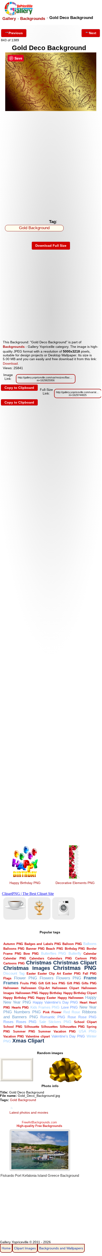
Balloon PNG (72, 944)
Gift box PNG (55, 983)
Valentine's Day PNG (68, 1036)
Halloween (11, 988)
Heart (83, 1002)
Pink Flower (52, 1012)
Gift (41, 983)
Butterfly (75, 953)
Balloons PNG (13, 948)
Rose (72, 1017)
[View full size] (50, 110)
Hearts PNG (20, 1007)
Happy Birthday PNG (25, 883)
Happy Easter (46, 998)
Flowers (47, 978)
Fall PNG (90, 973)
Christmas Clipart (75, 963)
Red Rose (71, 1012)
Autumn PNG (13, 944)
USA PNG (88, 1031)
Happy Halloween (70, 998)
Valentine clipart (38, 1036)
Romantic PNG (52, 1017)
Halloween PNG (26, 993)
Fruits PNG (28, 983)
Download (10, 363)
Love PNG (69, 1007)
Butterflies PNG (53, 953)
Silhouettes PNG (72, 1026)
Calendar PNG (14, 958)
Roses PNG (26, 1022)
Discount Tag (13, 973)
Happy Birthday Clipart (80, 993)
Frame (90, 977)
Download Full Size (50, 245)
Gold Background (34, 228)
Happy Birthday (50, 993)
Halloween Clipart (65, 988)
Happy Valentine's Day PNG (55, 1002)
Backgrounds (32, 18)
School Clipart (85, 1022)
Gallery (9, 18)
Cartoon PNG (86, 958)
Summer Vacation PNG (57, 1031)
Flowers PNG (68, 978)
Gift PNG (73, 983)
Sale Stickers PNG (55, 1022)
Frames (11, 982)
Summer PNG (24, 1031)
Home (6, 1248)
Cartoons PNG (13, 963)
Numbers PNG (27, 1012)
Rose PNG (87, 1017)
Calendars (36, 958)
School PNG (12, 1026)
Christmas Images (26, 968)
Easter (31, 973)
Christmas (38, 963)
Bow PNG (31, 953)
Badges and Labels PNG (42, 944)
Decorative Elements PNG (75, 883)
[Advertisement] (51, 164)
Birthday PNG (75, 948)
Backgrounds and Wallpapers (61, 1248)
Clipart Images (25, 1248)
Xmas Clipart (28, 1041)
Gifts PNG (89, 983)
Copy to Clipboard (19, 388)
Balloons (90, 944)
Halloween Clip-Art (35, 988)
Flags (7, 978)
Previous (16, 33)
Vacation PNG (13, 1036)
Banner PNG (35, 948)
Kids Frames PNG (45, 1007)
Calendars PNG (59, 958)
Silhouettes (49, 1026)
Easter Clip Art (49, 973)
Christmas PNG (75, 968)
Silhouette (31, 1026)
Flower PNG (25, 978)
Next (92, 33)
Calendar (90, 953)
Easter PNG (72, 973)
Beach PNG (54, 948)
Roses (8, 1022)
